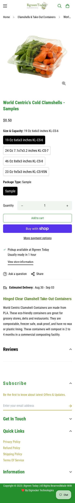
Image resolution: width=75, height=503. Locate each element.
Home (6, 17)
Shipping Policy (12, 454)
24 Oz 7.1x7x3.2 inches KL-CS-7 (26, 151)
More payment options (38, 238)
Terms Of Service (13, 460)
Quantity (8, 205)
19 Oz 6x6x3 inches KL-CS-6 (24, 140)
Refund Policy (11, 448)
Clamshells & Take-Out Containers (37, 17)
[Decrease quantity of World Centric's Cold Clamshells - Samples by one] (22, 205)
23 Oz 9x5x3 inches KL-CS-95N (26, 172)
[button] (67, 6)
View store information (20, 262)
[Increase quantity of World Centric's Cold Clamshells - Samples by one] (67, 205)
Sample (10, 191)
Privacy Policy (11, 442)
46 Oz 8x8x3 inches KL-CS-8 (24, 161)
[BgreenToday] (37, 6)
